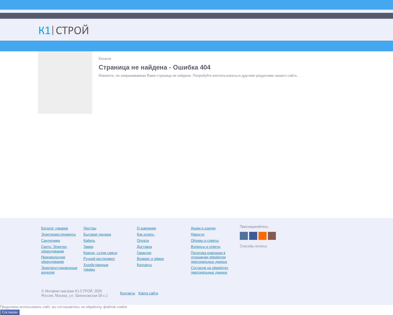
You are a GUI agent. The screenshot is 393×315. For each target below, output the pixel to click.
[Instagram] (272, 236)
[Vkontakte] (244, 236)
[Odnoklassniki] (263, 236)
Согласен (9, 312)
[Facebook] (253, 236)
